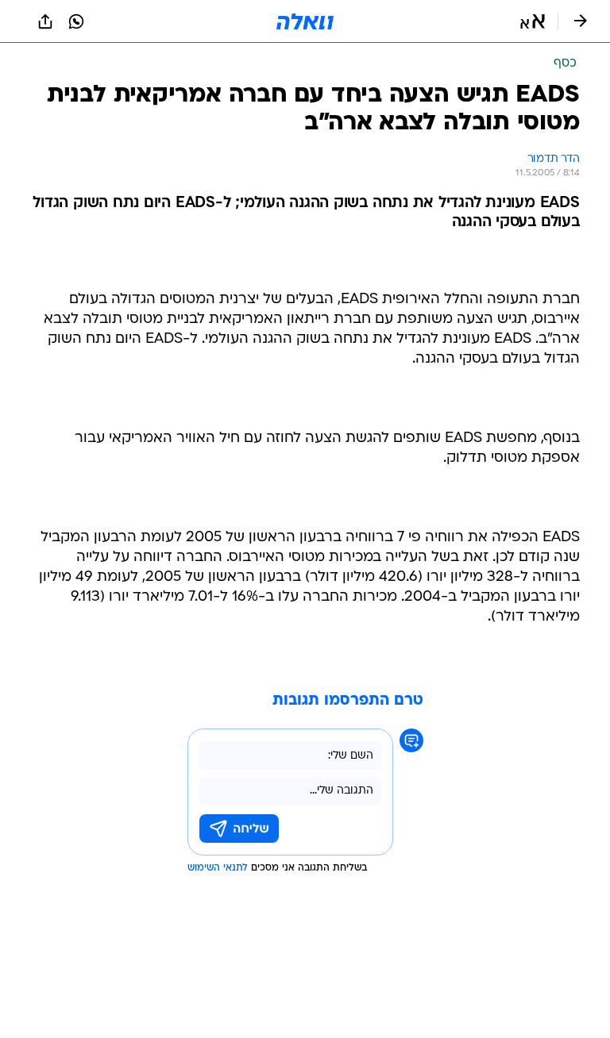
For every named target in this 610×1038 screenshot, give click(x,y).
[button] (532, 21)
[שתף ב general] (45, 21)
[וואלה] (305, 21)
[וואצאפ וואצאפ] (76, 21)
